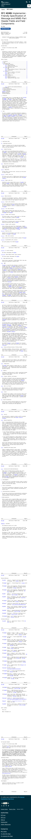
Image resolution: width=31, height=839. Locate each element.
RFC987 (15, 252)
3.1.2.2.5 (2, 224)
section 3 (10, 107)
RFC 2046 (6, 476)
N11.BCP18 (4, 324)
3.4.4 (6, 86)
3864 (8, 598)
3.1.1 (6, 65)
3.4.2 (2, 420)
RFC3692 (9, 295)
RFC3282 (5, 206)
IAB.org (3, 820)
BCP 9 (13, 594)
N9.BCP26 (4, 295)
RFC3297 (19, 227)
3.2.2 (6, 69)
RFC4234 (11, 268)
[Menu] (29, 2)
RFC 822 (26, 327)
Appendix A (4, 91)
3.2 (3, 67)
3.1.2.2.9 (2, 250)
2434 (8, 608)
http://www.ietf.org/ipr (6, 773)
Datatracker (4, 822)
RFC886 (18, 217)
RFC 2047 (14, 692)
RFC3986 (20, 287)
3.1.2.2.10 (3, 254)
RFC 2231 (14, 696)
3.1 (3, 64)
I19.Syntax (4, 345)
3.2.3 (6, 70)
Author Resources (6, 824)
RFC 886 (12, 648)
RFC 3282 (24, 636)
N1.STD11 (24, 97)
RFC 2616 (20, 634)
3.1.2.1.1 (2, 174)
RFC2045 (5, 99)
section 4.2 (9, 324)
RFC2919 (11, 212)
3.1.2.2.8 (2, 239)
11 (26, 92)
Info (29, 5)
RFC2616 (13, 204)
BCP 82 (15, 611)
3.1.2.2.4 (2, 219)
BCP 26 (23, 607)
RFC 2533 (11, 671)
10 (26, 91)
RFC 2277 (15, 614)
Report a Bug (12, 809)
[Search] (26, 1)
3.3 (3, 71)
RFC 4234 (17, 601)
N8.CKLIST (16, 276)
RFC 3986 (11, 675)
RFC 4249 (2, 83)
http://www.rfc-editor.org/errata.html (14, 668)
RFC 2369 (20, 641)
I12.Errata (9, 281)
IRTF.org (3, 817)
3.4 (1, 399)
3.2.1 (6, 68)
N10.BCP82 (4, 319)
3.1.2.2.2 (2, 208)
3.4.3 (2, 447)
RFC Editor (4, 831)
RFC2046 (10, 99)
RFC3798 (17, 222)
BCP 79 (10, 766)
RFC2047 (10, 325)
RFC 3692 (18, 611)
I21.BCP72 (4, 418)
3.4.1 (2, 414)
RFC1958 (20, 292)
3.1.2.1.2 (2, 180)
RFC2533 (10, 286)
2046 (8, 591)
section (24, 292)
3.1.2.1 (2, 169)
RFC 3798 (14, 651)
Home (3, 9)
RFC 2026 (15, 594)
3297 (8, 655)
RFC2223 (17, 417)
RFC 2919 (11, 645)
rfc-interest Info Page (7, 836)
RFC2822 (5, 98)
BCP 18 (13, 614)
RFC (24, 590)
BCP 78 (8, 746)
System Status (4, 809)
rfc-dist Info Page (6, 834)
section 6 (13, 331)
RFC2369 (5, 212)
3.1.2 (6, 66)
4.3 (2, 293)
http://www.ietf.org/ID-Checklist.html (19, 604)
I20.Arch (22, 380)
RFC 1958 (12, 678)
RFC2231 (20, 325)
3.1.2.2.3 (2, 214)
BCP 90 (22, 597)
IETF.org (3, 815)
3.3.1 (2, 376)
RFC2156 (17, 228)
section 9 (4, 178)
